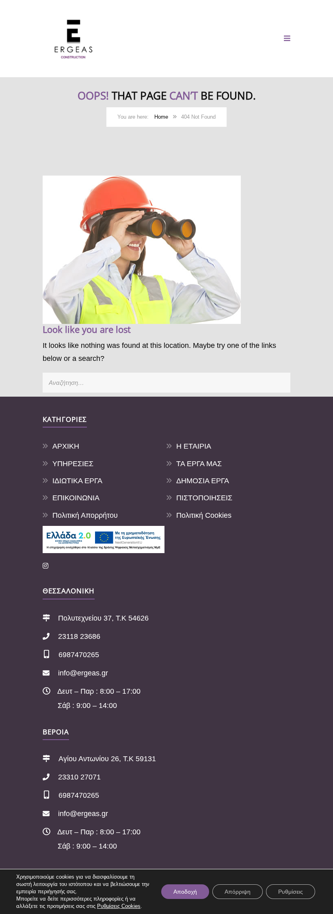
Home (161, 117)
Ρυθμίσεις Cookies (119, 906)
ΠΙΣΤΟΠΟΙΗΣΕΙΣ (204, 498)
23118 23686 (79, 636)
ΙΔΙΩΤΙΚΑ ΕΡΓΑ (77, 481)
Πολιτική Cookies (203, 515)
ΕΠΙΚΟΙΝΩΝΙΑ (75, 498)
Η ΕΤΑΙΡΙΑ (193, 446)
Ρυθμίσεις (290, 891)
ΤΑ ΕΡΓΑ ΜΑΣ (199, 464)
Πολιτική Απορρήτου (85, 515)
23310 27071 (79, 777)
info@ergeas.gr (83, 673)
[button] (287, 39)
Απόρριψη (238, 891)
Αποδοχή (185, 891)
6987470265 (78, 655)
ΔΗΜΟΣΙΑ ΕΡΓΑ (202, 481)
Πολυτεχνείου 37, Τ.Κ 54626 (103, 618)
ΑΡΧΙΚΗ (65, 446)
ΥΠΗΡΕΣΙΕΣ (72, 464)
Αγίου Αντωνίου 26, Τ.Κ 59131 (107, 759)
